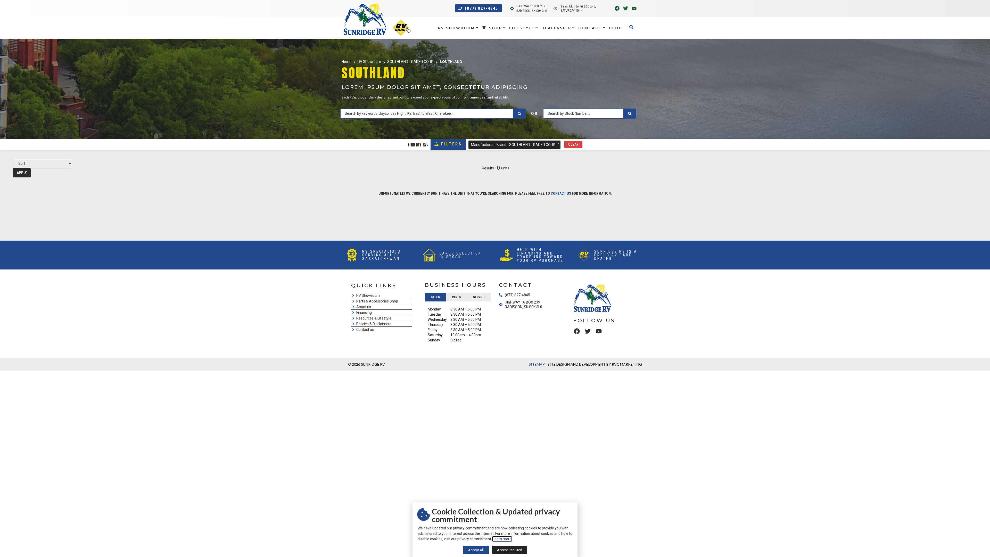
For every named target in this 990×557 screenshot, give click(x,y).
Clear (573, 144)
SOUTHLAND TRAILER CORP (410, 62)
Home (346, 62)
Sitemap (537, 364)
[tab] (435, 297)
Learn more (502, 539)
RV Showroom (369, 62)
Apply (22, 173)
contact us (561, 193)
